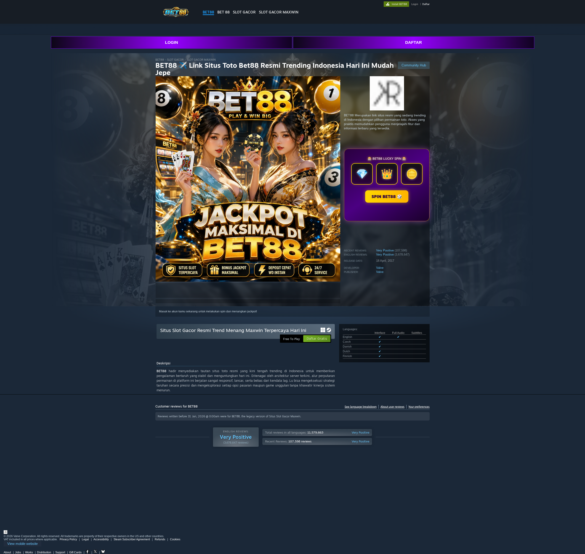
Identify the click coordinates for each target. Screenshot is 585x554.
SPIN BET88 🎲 (387, 196)
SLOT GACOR (244, 12)
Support (60, 552)
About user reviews (392, 406)
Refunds (160, 539)
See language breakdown (361, 406)
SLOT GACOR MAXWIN (278, 12)
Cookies (175, 539)
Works (29, 552)
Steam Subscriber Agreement (132, 539)
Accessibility (101, 539)
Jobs (18, 552)
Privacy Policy (68, 539)
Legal (85, 539)
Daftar (426, 4)
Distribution (44, 552)
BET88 (208, 12)
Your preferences (419, 406)
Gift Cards (75, 552)
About (7, 552)
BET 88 (223, 12)
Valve (379, 267)
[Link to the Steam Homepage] (175, 16)
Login (414, 4)
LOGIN (171, 42)
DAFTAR (413, 42)
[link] (22, 544)
